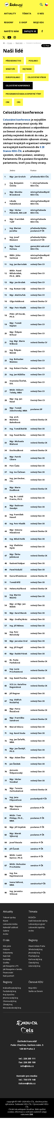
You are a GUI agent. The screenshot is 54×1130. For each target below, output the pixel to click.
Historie (6, 949)
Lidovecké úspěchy (36, 927)
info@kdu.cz (27, 1066)
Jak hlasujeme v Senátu (12, 969)
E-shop (23, 22)
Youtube (9, 37)
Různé (5, 921)
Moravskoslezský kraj (12, 1008)
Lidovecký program (36, 924)
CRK (7, 102)
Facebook (42, 31)
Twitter (4, 37)
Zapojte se (30, 31)
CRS (18, 102)
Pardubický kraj (9, 991)
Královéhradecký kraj (12, 988)
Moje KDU (38, 22)
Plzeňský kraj (33, 956)
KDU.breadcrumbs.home (4, 43)
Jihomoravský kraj (10, 998)
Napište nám (11, 31)
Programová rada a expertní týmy (23, 94)
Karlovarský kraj (35, 959)
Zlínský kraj (7, 1004)
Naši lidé (19, 43)
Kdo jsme (7, 946)
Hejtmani (27, 69)
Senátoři (10, 69)
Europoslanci (13, 77)
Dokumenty (8, 952)
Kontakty (6, 959)
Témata (26, 13)
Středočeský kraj (35, 949)
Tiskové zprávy (9, 917)
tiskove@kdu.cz (27, 1083)
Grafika (6, 962)
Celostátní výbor (37, 77)
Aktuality (10, 13)
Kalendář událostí (10, 927)
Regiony (8, 22)
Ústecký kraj (33, 962)
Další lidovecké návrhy (37, 921)
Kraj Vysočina (8, 994)
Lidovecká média (10, 924)
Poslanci (33, 60)
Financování (8, 972)
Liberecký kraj (34, 966)
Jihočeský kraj (34, 952)
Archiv (5, 934)
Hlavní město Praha (36, 946)
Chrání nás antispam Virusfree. (21, 1109)
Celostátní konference (18, 85)
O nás (40, 13)
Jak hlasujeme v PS (10, 966)
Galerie (6, 930)
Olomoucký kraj (9, 1001)
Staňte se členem (35, 991)
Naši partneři (8, 976)
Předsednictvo (13, 60)
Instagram (15, 37)
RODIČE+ (32, 917)
